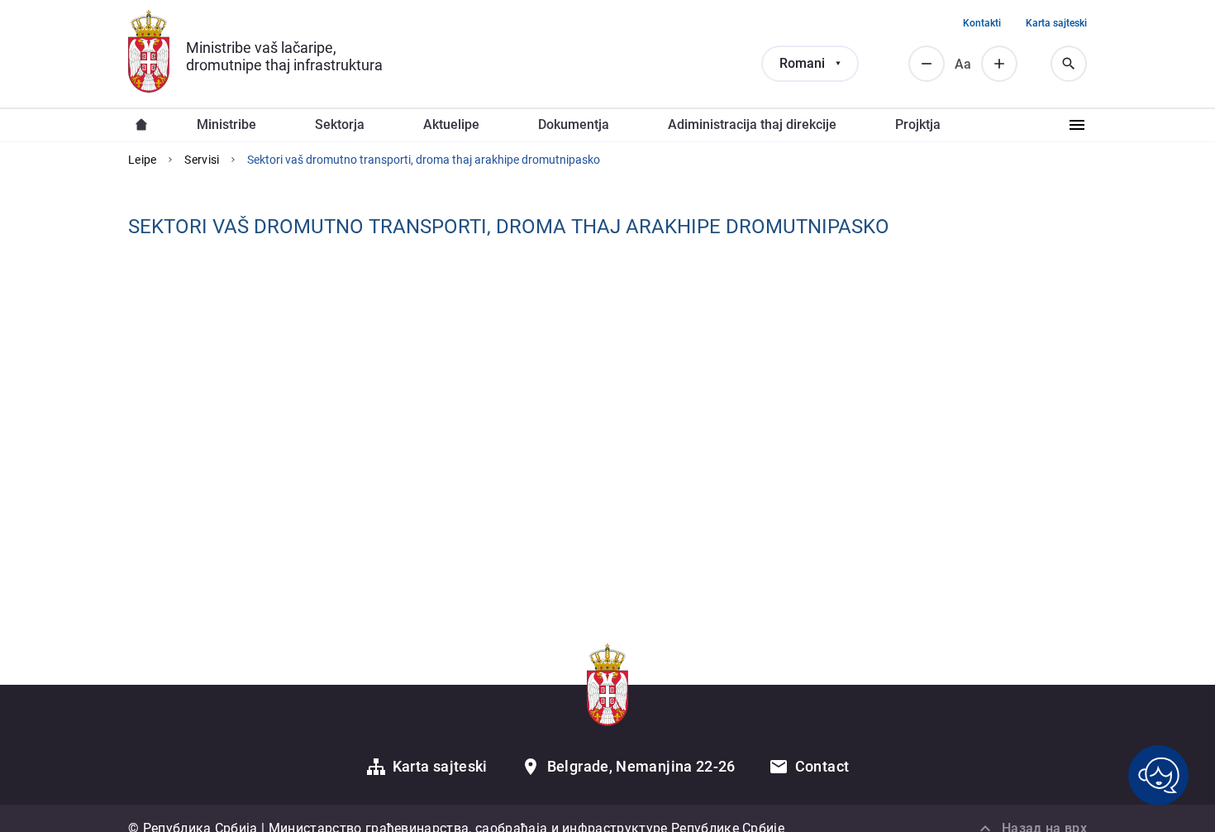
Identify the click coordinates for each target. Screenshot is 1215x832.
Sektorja (339, 124)
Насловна (141, 125)
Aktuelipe (451, 124)
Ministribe (226, 124)
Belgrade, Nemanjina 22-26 (641, 766)
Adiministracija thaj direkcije (752, 124)
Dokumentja (573, 124)
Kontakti (982, 23)
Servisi (201, 159)
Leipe (142, 159)
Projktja (918, 124)
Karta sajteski (1056, 23)
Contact (822, 766)
